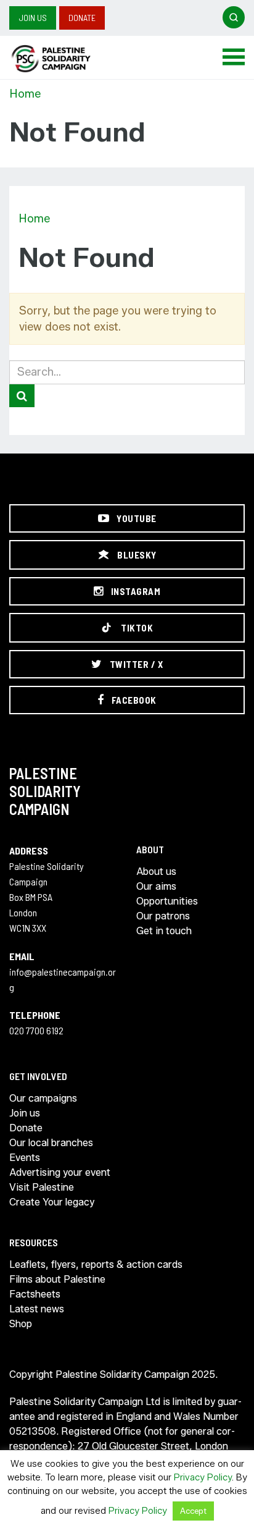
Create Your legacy (51, 1202)
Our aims (156, 886)
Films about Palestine (57, 1279)
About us (156, 871)
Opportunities (167, 901)
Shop (20, 1324)
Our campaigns (43, 1098)
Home (25, 94)
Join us (32, 17)
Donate (82, 17)
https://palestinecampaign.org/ (64, 58)
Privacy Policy (203, 1477)
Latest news (36, 1309)
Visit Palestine (41, 1187)
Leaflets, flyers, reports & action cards (95, 1264)
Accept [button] (193, 1511)
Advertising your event (59, 1172)
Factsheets (34, 1294)
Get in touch (164, 931)
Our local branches (51, 1143)
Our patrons (163, 916)
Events (24, 1157)
